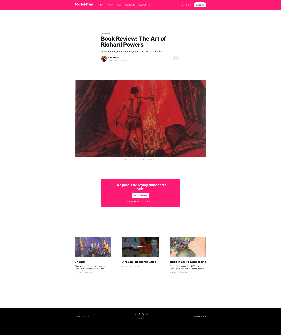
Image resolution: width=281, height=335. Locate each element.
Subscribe (200, 5)
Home (101, 5)
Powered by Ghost (200, 316)
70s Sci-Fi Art (84, 4)
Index (119, 5)
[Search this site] (182, 5)
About (110, 5)
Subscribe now (140, 195)
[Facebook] (139, 314)
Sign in (188, 5)
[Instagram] (147, 314)
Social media (130, 5)
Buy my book (144, 5)
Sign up (141, 318)
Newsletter (105, 33)
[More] (154, 5)
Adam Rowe (113, 57)
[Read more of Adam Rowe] (104, 59)
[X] (135, 314)
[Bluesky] (143, 314)
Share (176, 59)
